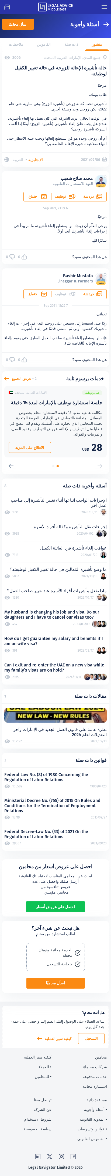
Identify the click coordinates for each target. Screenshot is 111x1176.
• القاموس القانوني (92, 1138)
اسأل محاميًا (18, 24)
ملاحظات (16, 44)
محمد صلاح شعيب (77, 178)
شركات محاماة (95, 1067)
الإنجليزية (35, 159)
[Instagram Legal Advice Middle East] (61, 1156)
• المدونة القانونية (93, 1119)
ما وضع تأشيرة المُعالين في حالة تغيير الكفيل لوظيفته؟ (58, 569)
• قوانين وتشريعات (92, 1129)
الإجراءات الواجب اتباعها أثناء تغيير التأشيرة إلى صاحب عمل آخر (59, 503)
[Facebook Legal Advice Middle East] (73, 1156)
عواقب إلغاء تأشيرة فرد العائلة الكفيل (73, 548)
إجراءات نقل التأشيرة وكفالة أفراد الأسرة (70, 526)
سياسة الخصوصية (37, 1129)
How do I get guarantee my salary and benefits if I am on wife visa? (53, 641)
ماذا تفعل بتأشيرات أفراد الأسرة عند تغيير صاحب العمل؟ (57, 590)
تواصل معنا (42, 1100)
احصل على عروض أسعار (55, 906)
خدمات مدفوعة (95, 1076)
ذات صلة (71, 44)
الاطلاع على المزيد (29, 447)
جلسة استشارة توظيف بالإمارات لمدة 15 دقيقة (56, 402)
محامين (101, 1057)
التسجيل (91, 1038)
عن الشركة (42, 1109)
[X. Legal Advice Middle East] (49, 1156)
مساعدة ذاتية (96, 1100)
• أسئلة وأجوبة (95, 1109)
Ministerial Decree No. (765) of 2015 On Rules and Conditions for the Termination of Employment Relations (52, 805)
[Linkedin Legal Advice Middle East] (37, 1156)
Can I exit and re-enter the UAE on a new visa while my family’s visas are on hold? (54, 667)
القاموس (44, 44)
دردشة (88, 196)
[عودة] (104, 24)
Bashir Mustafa (78, 275)
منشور (97, 44)
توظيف (60, 196)
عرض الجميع (21, 378)
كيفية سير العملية (58, 1038)
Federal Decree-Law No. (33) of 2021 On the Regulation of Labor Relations (46, 834)
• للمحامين (43, 1076)
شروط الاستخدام (37, 1119)
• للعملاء (45, 1067)
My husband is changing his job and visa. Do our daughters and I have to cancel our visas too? (51, 614)
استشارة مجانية (94, 1086)
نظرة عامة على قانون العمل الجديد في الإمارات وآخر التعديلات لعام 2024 (60, 732)
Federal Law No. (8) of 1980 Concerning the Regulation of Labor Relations (46, 777)
